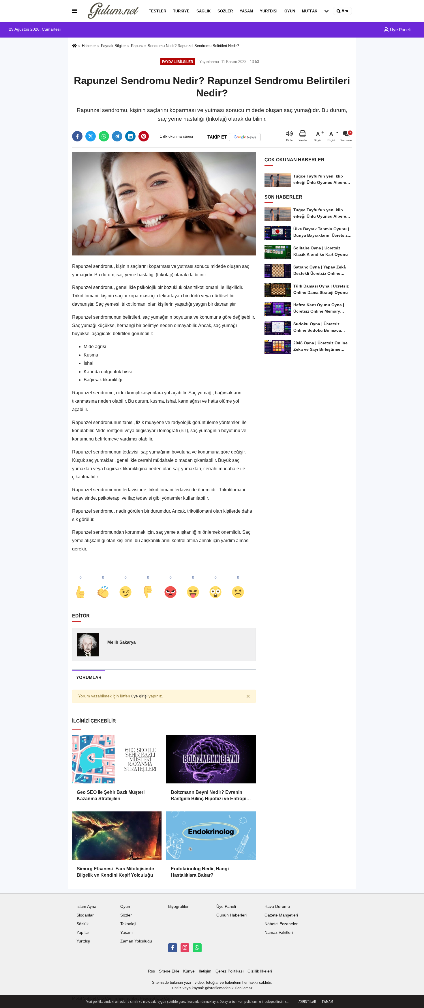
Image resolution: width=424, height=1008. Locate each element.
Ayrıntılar (307, 1002)
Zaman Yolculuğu (136, 941)
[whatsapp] (104, 136)
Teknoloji (128, 924)
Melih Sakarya (121, 642)
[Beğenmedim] (148, 582)
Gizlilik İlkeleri (259, 971)
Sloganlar (85, 915)
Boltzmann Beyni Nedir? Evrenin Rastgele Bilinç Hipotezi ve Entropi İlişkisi (208, 796)
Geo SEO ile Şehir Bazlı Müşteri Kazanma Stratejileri (111, 795)
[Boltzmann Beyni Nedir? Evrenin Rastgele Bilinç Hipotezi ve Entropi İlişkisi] (211, 759)
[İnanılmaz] (215, 582)
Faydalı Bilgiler (113, 46)
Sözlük (82, 924)
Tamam (327, 1002)
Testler (157, 11)
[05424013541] (197, 947)
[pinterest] (143, 136)
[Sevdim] (125, 582)
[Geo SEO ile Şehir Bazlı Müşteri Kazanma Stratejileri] (117, 759)
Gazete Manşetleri (281, 915)
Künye (189, 971)
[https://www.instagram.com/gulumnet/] (185, 947)
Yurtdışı (268, 11)
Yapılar (82, 932)
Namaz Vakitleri (278, 932)
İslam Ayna (86, 906)
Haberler (89, 46)
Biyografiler (178, 906)
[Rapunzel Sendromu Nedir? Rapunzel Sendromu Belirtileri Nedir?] (164, 203)
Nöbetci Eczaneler (281, 924)
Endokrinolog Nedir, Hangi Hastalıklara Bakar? (200, 872)
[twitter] (90, 136)
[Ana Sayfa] (74, 46)
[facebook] (77, 136)
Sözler (225, 11)
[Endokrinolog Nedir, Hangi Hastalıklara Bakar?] (211, 835)
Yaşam (246, 11)
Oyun (289, 11)
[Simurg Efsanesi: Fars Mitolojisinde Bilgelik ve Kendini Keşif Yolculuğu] (117, 835)
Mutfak (309, 11)
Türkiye (181, 11)
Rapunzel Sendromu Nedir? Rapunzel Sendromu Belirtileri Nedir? (185, 46)
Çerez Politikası (229, 971)
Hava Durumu (277, 906)
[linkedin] (130, 136)
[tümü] (326, 10)
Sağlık (203, 11)
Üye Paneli (399, 29)
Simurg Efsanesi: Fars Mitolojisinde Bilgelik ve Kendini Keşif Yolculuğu (115, 872)
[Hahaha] (193, 582)
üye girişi (139, 696)
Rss (151, 971)
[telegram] (117, 136)
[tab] (88, 677)
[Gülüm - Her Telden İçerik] (112, 11)
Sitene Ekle (169, 971)
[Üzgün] (238, 582)
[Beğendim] (80, 582)
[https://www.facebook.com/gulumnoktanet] (172, 947)
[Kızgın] (170, 582)
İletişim (205, 971)
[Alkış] (103, 582)
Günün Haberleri (231, 915)
